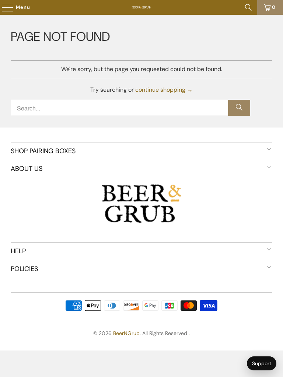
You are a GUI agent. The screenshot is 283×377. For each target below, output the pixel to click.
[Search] (248, 7)
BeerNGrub (126, 333)
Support (261, 363)
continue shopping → (164, 90)
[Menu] (4, 7)
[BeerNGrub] (141, 7)
